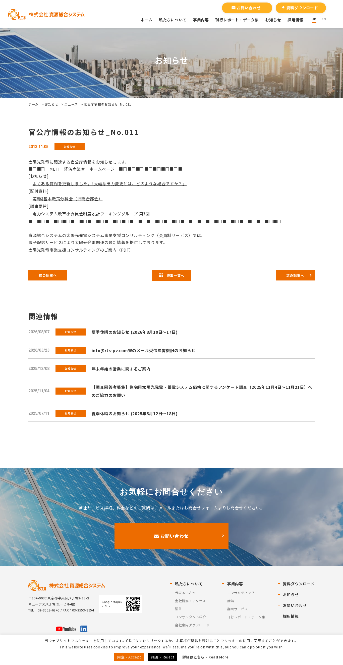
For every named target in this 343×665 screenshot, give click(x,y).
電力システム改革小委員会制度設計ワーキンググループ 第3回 (91, 214)
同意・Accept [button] (129, 656)
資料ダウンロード (299, 7)
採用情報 (295, 19)
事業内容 (201, 19)
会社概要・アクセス (190, 600)
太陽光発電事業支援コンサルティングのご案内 (72, 250)
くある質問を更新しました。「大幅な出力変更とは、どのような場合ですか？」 (112, 183)
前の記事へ (48, 275)
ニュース (71, 104)
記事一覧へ (175, 275)
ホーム (146, 19)
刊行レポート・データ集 (237, 19)
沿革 (178, 608)
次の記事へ (295, 275)
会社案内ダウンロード (192, 625)
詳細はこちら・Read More (205, 656)
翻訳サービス (237, 608)
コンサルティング (241, 592)
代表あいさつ (185, 592)
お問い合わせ (246, 7)
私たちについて (173, 19)
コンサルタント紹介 (190, 616)
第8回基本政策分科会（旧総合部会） (68, 199)
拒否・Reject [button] (162, 656)
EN (323, 19)
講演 (230, 600)
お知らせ (273, 19)
